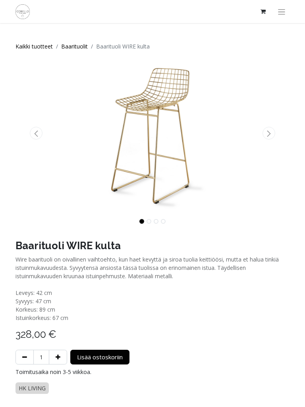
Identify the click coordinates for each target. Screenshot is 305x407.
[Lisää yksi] (58, 357)
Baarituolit (74, 46)
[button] (36, 133)
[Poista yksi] (24, 357)
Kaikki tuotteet (34, 46)
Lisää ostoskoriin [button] (100, 357)
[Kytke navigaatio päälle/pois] (282, 11)
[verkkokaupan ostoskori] (263, 11)
